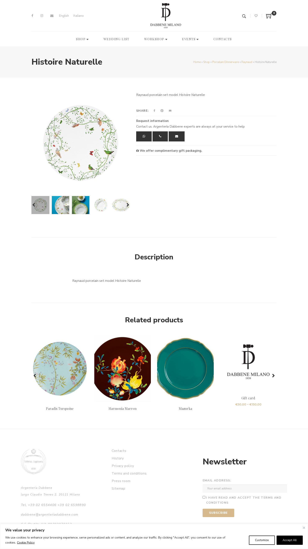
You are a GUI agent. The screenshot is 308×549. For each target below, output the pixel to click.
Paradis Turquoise (60, 408)
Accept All (290, 540)
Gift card (248, 398)
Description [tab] (154, 257)
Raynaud (246, 62)
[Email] (51, 15)
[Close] (304, 528)
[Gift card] (248, 363)
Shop (206, 62)
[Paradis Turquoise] (59, 368)
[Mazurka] (185, 368)
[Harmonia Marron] (122, 368)
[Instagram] (41, 15)
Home (197, 62)
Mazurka (185, 408)
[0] (269, 17)
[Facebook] (32, 15)
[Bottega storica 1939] (33, 461)
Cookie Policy (26, 543)
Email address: (217, 480)
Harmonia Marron (123, 408)
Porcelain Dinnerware (225, 62)
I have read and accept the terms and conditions (243, 500)
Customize (262, 540)
